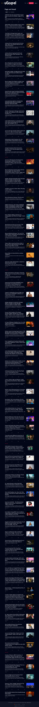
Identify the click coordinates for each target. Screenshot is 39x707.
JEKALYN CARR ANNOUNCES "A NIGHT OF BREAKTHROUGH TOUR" (14, 262)
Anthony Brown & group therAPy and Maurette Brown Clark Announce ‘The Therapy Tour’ (13, 54)
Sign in (36, 3)
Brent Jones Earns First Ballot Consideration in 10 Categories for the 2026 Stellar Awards (15, 644)
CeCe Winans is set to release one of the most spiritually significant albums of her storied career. (14, 355)
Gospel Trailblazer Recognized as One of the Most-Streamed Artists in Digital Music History (15, 695)
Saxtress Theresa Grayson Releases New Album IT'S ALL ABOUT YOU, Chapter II (14, 457)
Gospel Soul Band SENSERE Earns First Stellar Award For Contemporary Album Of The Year (14, 96)
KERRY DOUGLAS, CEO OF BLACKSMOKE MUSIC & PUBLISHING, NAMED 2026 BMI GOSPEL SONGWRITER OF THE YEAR (14, 206)
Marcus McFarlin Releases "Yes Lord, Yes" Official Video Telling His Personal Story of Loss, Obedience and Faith (15, 234)
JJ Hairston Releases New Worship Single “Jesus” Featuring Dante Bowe (14, 371)
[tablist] (10, 12)
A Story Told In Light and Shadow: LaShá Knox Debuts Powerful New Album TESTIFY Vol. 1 (15, 381)
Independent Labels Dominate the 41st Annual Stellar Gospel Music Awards (13, 140)
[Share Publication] (27, 3)
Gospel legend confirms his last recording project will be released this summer (14, 430)
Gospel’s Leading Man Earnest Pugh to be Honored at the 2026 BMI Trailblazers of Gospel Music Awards (14, 294)
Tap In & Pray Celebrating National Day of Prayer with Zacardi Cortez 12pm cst (14, 541)
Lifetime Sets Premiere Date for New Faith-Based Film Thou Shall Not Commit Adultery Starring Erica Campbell (15, 606)
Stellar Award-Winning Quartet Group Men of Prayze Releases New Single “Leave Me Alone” (15, 391)
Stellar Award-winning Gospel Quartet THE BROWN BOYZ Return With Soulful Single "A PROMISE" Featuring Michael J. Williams (15, 332)
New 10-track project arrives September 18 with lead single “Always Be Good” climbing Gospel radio (14, 47)
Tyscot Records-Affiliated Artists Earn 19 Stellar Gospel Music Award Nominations (14, 436)
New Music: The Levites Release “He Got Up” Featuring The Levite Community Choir (15, 400)
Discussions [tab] (12, 12)
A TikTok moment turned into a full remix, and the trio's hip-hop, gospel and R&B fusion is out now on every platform (15, 134)
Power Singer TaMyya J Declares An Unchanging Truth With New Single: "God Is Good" (15, 216)
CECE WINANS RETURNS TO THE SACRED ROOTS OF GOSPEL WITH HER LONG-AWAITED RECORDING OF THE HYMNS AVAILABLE (14, 352)
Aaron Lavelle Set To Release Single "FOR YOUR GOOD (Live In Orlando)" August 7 (15, 164)
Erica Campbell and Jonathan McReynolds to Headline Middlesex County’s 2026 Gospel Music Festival (15, 342)
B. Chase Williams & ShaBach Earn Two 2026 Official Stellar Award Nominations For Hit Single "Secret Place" (15, 323)
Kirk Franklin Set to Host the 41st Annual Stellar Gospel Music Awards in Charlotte (14, 417)
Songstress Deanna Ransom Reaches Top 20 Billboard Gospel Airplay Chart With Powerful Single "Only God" (15, 523)
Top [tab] (9, 12)
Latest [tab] (7, 12)
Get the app (23, 704)
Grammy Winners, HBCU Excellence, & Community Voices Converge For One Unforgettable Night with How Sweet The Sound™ (14, 656)
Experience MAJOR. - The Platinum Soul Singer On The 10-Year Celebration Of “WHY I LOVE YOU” (14, 503)
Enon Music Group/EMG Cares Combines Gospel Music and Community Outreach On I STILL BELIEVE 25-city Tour (15, 513)
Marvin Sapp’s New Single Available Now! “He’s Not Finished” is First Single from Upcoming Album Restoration (14, 82)
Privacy (23, 702)
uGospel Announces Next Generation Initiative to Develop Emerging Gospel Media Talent (13, 149)
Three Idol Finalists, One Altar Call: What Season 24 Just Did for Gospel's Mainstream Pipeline (15, 493)
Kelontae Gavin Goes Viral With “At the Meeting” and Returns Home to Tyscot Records (14, 466)
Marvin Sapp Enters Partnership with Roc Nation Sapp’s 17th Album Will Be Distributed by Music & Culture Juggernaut (15, 171)
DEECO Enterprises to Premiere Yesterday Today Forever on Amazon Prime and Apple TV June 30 (15, 274)
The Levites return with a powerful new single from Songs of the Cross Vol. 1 (15, 402)
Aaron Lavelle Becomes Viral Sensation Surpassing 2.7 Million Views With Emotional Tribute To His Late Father (14, 161)
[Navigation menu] (2, 3)
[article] (19, 18)
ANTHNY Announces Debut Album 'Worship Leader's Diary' (15, 189)
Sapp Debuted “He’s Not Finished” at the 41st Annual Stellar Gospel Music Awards (14, 86)
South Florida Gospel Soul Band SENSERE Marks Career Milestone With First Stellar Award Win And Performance (15, 92)
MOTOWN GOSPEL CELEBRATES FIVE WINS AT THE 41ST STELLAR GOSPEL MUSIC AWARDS (15, 73)
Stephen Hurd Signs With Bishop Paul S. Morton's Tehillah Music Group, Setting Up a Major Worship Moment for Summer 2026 (15, 579)
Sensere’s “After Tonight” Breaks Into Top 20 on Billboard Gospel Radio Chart (14, 684)
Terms (25, 702)
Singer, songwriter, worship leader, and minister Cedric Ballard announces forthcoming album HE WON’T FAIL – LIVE (15, 411)
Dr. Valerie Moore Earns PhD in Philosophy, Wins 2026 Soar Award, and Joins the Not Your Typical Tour (15, 616)
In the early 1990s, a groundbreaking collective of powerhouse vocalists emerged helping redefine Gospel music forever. (14, 450)
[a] (30, 542)
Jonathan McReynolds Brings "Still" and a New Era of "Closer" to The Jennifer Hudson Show (15, 559)
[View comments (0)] (12, 21)
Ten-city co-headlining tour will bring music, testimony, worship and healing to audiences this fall (14, 57)
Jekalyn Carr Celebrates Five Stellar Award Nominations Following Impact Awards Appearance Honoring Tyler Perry (15, 362)
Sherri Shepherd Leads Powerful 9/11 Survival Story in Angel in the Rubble (13, 63)
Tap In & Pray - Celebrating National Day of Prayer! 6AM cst (15, 588)
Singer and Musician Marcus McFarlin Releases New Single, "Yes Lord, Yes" (14, 532)
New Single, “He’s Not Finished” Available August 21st (14, 173)
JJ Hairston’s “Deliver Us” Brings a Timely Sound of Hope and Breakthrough (14, 475)
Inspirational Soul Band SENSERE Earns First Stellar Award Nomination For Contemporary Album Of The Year (14, 284)
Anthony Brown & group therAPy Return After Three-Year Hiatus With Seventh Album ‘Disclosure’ (14, 44)
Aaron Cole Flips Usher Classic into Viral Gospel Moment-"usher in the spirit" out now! (14, 634)
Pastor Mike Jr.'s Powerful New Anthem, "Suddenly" (14, 254)
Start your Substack (17, 704)
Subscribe (31, 3)
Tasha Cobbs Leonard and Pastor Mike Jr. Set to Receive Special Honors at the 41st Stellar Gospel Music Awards (14, 244)
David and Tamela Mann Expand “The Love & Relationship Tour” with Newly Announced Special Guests (15, 666)
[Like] (5, 50)
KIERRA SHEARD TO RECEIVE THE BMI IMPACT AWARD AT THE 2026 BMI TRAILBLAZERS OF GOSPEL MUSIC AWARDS (14, 304)
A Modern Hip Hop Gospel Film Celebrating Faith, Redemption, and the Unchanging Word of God (13, 277)
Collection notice (29, 702)
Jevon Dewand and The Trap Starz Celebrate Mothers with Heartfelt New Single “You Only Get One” (14, 549)
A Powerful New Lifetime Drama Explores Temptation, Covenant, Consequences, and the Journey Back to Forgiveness (14, 609)
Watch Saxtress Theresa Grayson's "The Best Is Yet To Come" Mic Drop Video (14, 225)
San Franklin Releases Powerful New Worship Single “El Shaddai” (13, 625)
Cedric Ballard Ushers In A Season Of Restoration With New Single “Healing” (14, 409)
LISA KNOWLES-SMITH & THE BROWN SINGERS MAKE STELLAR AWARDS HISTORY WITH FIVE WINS (14, 102)
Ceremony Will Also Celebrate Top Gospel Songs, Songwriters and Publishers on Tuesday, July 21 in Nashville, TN (15, 307)
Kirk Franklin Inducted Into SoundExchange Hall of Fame (15, 693)
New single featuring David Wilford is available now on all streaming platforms (14, 478)
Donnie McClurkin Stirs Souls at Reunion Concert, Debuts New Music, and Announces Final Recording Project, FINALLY (15, 427)
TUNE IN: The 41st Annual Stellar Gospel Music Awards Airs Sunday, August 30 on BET (14, 16)
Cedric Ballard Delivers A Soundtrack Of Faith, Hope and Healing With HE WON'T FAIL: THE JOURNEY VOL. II (14, 122)
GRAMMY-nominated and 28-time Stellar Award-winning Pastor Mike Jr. (14, 256)
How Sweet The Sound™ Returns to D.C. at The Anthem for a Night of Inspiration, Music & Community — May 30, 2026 (15, 659)
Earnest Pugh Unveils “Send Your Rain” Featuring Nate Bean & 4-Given (14, 675)
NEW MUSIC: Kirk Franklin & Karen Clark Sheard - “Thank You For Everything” (14, 25)
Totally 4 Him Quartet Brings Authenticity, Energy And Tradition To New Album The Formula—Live (14, 112)
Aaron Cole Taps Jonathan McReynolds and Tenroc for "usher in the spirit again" (15, 131)
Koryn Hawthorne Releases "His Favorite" (14, 197)
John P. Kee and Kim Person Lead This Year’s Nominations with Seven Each (14, 420)
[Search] (25, 3)
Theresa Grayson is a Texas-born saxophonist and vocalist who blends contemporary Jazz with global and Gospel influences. (14, 459)
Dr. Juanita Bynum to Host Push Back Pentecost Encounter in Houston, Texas (14, 484)
